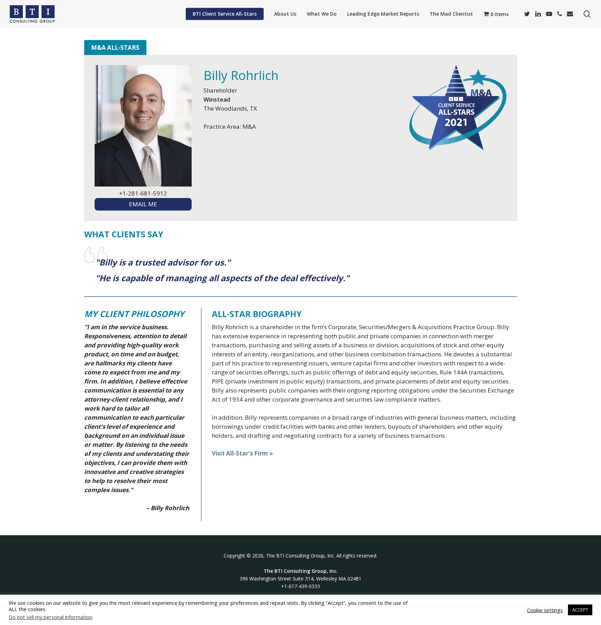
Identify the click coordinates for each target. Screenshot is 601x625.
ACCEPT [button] (580, 610)
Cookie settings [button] (545, 610)
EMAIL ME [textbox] (143, 204)
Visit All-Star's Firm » (242, 453)
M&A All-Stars (115, 47)
